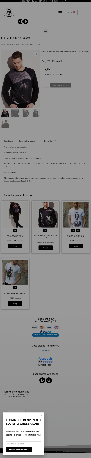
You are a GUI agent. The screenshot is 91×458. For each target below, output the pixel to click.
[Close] (41, 415)
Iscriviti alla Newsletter (19, 450)
